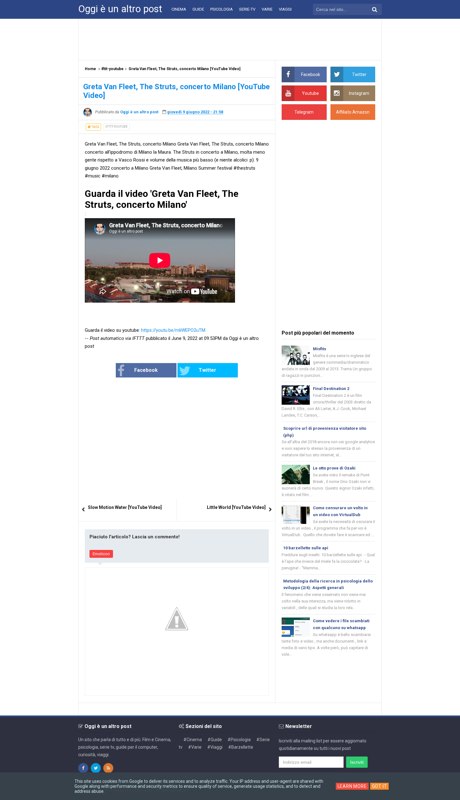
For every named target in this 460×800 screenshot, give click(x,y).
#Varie (195, 747)
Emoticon (101, 553)
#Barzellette (240, 747)
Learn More (352, 786)
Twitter (207, 370)
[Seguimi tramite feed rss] (108, 768)
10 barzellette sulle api (305, 548)
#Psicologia (239, 739)
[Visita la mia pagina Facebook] (83, 768)
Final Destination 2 (331, 388)
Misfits (319, 348)
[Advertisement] (230, 39)
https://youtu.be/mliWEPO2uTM (173, 330)
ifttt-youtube (116, 126)
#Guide (214, 739)
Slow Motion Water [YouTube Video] (125, 507)
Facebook (146, 370)
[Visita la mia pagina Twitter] (96, 768)
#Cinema (192, 739)
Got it (379, 786)
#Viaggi (214, 747)
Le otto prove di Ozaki (334, 468)
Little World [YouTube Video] (236, 507)
